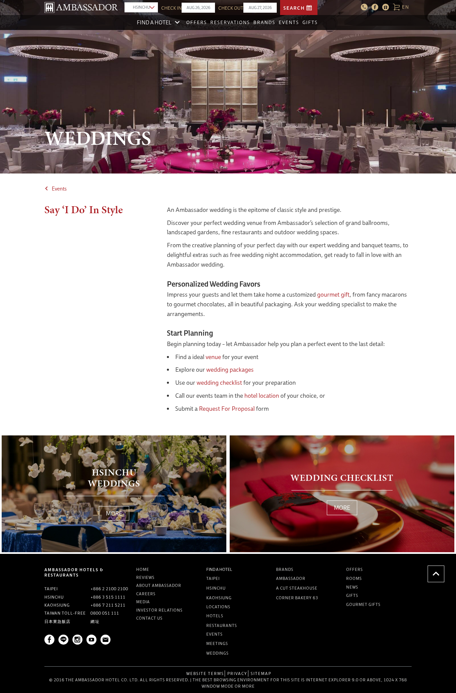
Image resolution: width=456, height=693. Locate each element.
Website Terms (205, 673)
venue (213, 357)
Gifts (310, 22)
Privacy (237, 673)
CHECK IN (171, 8)
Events (289, 22)
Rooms (354, 578)
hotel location (261, 395)
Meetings (217, 643)
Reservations (230, 22)
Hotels (214, 616)
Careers (146, 594)
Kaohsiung (219, 598)
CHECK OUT (230, 8)
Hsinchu (216, 588)
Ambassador (290, 578)
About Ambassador (158, 585)
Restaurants (221, 625)
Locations (218, 607)
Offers (196, 22)
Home (142, 569)
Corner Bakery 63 (297, 598)
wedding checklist (219, 382)
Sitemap (261, 673)
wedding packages (230, 369)
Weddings (217, 653)
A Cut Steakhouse (296, 588)
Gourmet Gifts (363, 604)
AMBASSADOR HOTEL (81, 7)
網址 (95, 621)
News (352, 587)
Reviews (145, 577)
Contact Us (149, 618)
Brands (264, 22)
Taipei (213, 578)
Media (143, 602)
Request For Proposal (227, 408)
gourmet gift (333, 294)
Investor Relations (159, 610)
